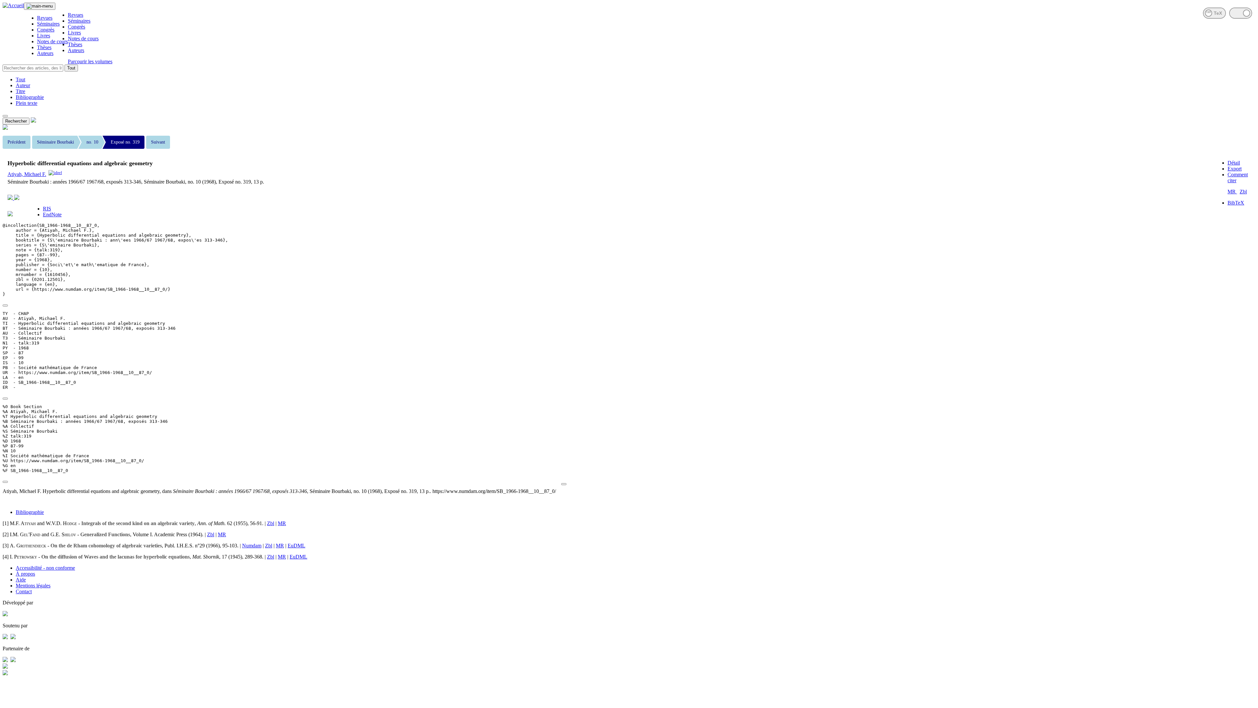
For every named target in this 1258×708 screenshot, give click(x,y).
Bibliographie (30, 97)
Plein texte (26, 103)
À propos (25, 574)
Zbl (1243, 191)
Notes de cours (52, 41)
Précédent (17, 142)
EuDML (296, 545)
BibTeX (1236, 203)
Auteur (23, 85)
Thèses (44, 47)
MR (1232, 191)
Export (1235, 168)
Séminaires (48, 24)
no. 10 (92, 142)
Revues (44, 18)
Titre (20, 91)
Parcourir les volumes (90, 61)
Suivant (158, 142)
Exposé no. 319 (125, 142)
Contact (24, 591)
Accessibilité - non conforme (45, 568)
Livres (43, 35)
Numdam (251, 545)
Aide (21, 579)
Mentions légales (33, 585)
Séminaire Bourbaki (55, 142)
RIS (47, 208)
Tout (71, 68)
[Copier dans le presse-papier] (5, 305)
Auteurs (45, 53)
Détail (1234, 163)
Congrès (45, 29)
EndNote (52, 214)
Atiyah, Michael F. (27, 174)
